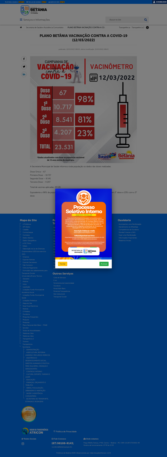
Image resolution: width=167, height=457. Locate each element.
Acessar (104, 264)
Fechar (62, 264)
